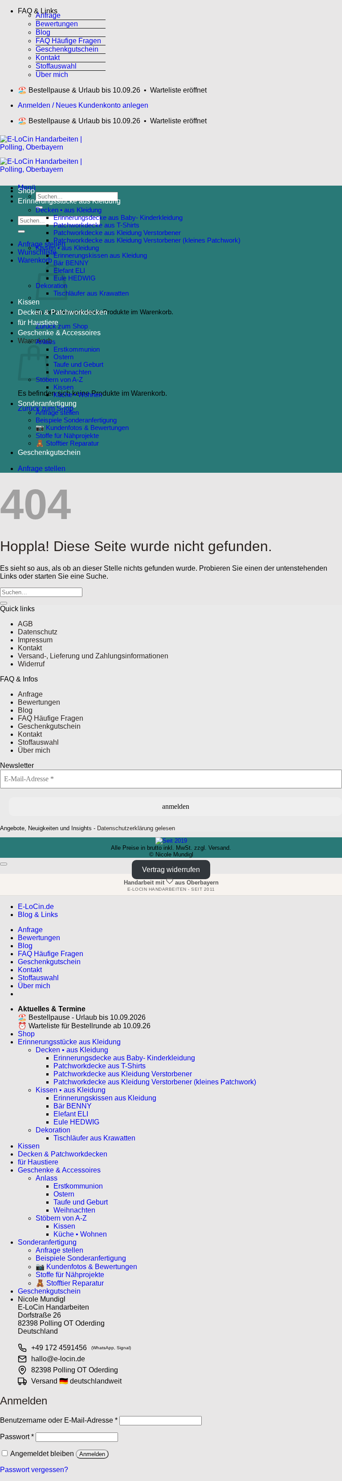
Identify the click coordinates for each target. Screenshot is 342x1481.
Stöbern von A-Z (59, 379)
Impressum (35, 640)
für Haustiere (38, 322)
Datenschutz (37, 632)
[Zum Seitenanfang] (3, 864)
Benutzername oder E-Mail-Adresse (59, 1420)
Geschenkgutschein (67, 49)
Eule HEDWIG (74, 278)
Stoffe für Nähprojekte (67, 435)
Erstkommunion (76, 349)
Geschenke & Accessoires (59, 333)
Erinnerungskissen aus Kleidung (100, 255)
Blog (43, 32)
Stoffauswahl (56, 66)
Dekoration (53, 1130)
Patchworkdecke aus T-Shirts (96, 225)
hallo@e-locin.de (58, 1359)
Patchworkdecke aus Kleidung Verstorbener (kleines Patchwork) (146, 240)
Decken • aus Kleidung (69, 210)
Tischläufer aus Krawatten (91, 293)
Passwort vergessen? (34, 1469)
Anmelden (92, 1454)
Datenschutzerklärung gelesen (136, 828)
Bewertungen (57, 24)
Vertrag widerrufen (171, 869)
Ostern (63, 357)
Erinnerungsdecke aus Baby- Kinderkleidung (118, 217)
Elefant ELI (69, 270)
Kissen (29, 302)
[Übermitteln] (21, 231)
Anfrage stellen (57, 412)
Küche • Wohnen (77, 394)
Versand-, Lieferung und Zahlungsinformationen (93, 656)
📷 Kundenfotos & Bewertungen (82, 427)
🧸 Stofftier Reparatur (67, 443)
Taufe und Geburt (78, 364)
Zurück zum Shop (62, 326)
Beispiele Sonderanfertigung (76, 420)
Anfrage (48, 15)
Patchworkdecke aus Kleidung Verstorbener (117, 232)
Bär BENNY (71, 263)
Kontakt (48, 57)
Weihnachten (72, 372)
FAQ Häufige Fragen (68, 41)
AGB (25, 624)
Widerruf (31, 664)
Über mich (52, 74)
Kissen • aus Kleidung (67, 248)
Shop (26, 191)
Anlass (46, 341)
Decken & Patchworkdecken (62, 312)
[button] (61, 9)
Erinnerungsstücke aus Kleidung (69, 201)
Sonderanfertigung (47, 403)
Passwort (17, 1436)
